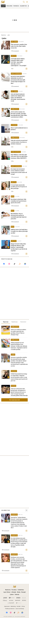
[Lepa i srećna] (11, 600)
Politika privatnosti (10, 608)
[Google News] (25, 264)
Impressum (7, 606)
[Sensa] (24, 600)
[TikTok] (14, 264)
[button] (15, 51)
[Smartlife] (17, 600)
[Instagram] (9, 264)
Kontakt (19, 606)
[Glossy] (5, 600)
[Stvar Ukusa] (18, 603)
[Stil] (2, 2)
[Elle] (24, 598)
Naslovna (3, 35)
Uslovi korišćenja (19, 608)
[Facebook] (4, 264)
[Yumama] (11, 603)
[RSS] (19, 264)
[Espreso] (18, 598)
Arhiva (23, 606)
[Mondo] (11, 598)
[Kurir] (5, 598)
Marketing (13, 606)
